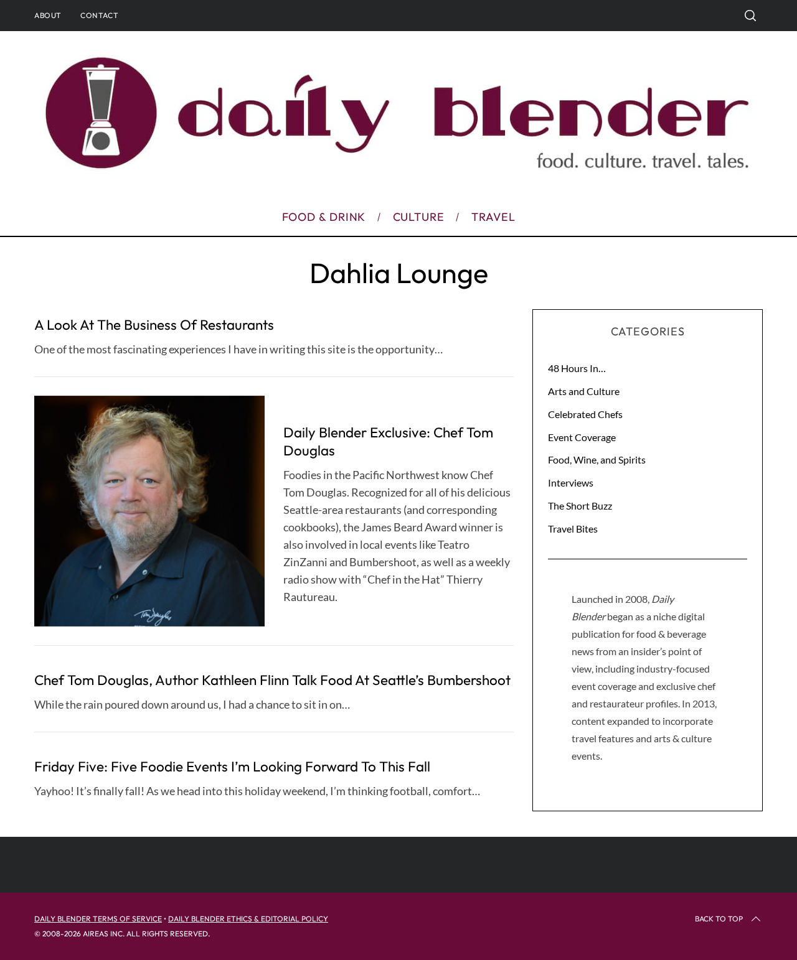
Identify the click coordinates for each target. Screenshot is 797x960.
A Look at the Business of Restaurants (154, 324)
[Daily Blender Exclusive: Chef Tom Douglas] (149, 511)
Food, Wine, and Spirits (597, 459)
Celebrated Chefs (585, 414)
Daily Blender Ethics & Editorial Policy (248, 918)
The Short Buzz (580, 505)
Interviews (570, 482)
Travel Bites (573, 528)
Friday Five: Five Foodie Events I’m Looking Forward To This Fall (232, 766)
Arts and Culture (584, 391)
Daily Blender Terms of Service (98, 918)
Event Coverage (582, 437)
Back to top (719, 918)
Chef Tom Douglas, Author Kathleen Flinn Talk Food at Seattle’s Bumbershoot (272, 680)
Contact (99, 15)
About (48, 15)
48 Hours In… (577, 368)
